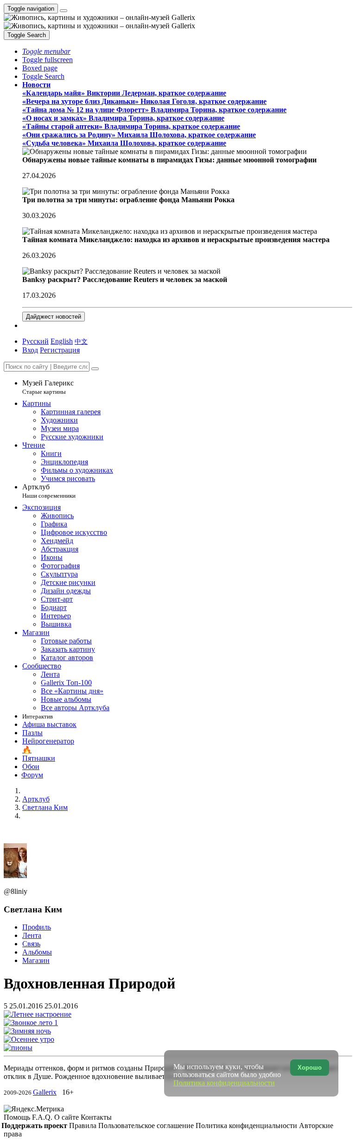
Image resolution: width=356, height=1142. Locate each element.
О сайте (67, 1117)
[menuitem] (81, 341)
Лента (31, 935)
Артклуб (49, 491)
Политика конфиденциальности (247, 1125)
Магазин (36, 960)
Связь (31, 944)
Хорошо (310, 1067)
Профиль (36, 927)
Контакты (96, 1117)
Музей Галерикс (48, 387)
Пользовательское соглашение (147, 1125)
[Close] (95, 368)
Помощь (18, 1117)
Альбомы (37, 952)
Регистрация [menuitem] (60, 350)
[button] (46, 51)
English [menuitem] (62, 341)
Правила (83, 1125)
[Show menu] (63, 10)
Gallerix (45, 1092)
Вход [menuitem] (30, 350)
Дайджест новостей (53, 316)
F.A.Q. (43, 1117)
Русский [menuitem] (35, 341)
